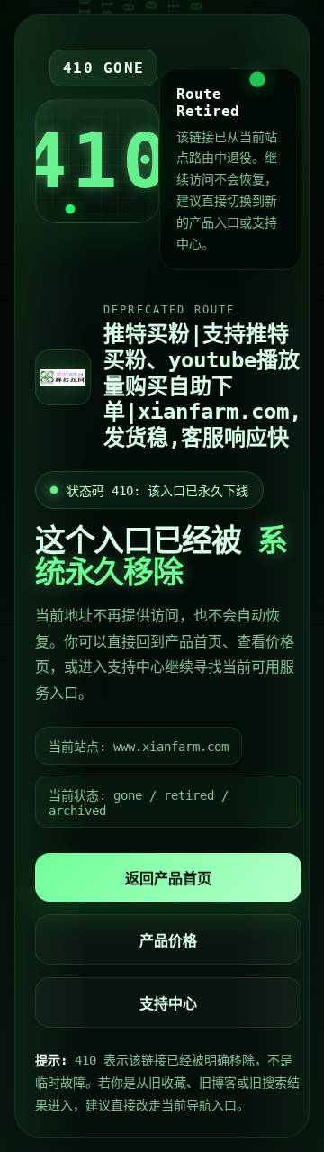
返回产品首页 (168, 878)
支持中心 (168, 1003)
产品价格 (168, 940)
